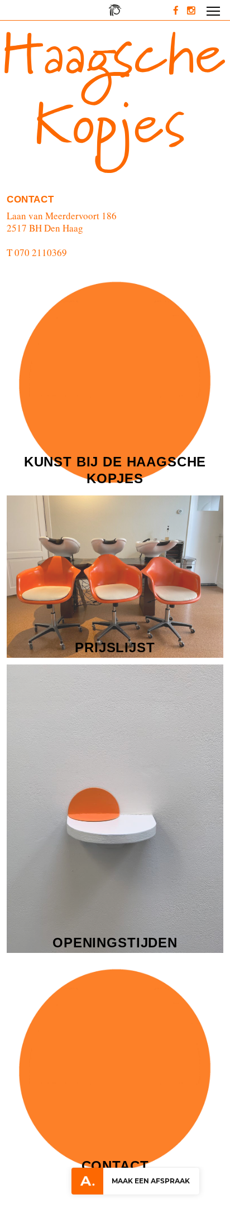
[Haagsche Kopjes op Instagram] (194, 10)
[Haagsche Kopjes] (115, 10)
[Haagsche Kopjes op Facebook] (180, 10)
